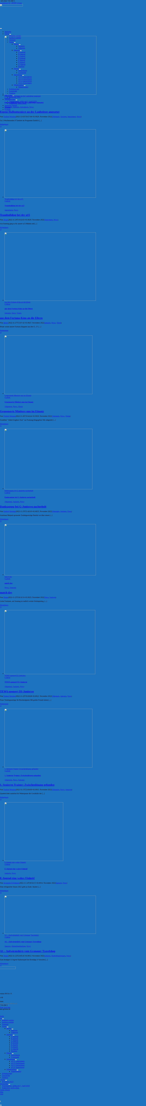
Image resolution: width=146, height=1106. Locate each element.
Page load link (5, 1007)
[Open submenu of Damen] (13, 1053)
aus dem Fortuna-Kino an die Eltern (17, 302)
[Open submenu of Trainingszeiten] (9, 1084)
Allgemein (8, 107)
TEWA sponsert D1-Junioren (15, 676)
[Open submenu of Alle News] (6, 1080)
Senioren (13, 588)
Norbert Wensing (9, 117)
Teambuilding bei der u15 (14, 199)
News (31, 107)
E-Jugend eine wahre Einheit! (15, 862)
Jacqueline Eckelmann (11, 883)
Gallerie (7, 98)
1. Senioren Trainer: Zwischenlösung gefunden (21, 769)
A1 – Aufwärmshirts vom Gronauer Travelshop (22, 935)
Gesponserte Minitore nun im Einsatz (18, 395)
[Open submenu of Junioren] (13, 1035)
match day (8, 577)
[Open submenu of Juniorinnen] (16, 1059)
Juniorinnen (24, 107)
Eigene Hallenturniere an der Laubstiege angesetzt (23, 96)
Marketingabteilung (19, 946)
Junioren (16, 107)
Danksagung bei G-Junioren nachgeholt (19, 491)
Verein (19, 313)
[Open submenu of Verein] (10, 34)
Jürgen (5, 220)
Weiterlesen (4, 124)
